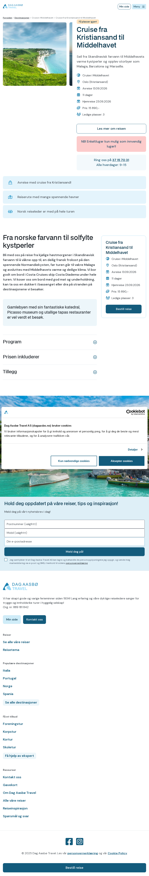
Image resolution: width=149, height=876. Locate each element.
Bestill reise (74, 867)
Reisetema (11, 650)
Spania (8, 694)
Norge (7, 686)
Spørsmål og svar (16, 816)
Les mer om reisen (111, 128)
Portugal (9, 678)
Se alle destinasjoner (21, 702)
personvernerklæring (77, 563)
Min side (124, 6)
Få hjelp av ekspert (19, 756)
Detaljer (133, 449)
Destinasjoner (22, 17)
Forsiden (7, 17)
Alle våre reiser (14, 800)
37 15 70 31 (120, 160)
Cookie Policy (117, 853)
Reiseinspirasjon (15, 808)
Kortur (8, 739)
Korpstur (9, 731)
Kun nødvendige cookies (74, 460)
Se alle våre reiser (16, 642)
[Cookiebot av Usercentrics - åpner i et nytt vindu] (129, 412)
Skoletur (9, 747)
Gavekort (10, 785)
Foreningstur (13, 724)
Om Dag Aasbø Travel (19, 793)
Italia (6, 670)
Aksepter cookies (122, 460)
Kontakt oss (34, 619)
